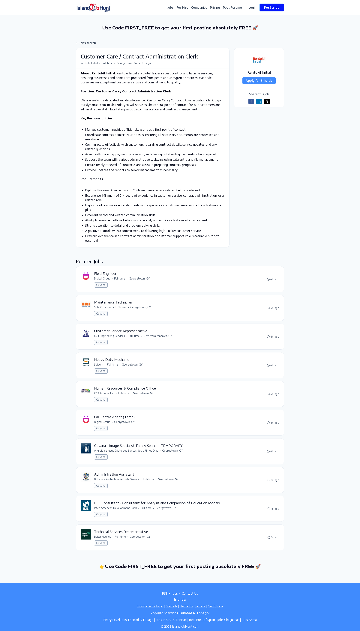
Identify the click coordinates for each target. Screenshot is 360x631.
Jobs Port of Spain (202, 620)
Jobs (170, 7)
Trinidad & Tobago (150, 606)
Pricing (215, 7)
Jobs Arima (249, 620)
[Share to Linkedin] (259, 101)
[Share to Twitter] (267, 101)
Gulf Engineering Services (109, 335)
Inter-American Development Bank (115, 508)
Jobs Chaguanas (228, 620)
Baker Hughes (102, 536)
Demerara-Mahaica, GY (158, 335)
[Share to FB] (251, 101)
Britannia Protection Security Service (116, 479)
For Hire (182, 7)
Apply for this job (259, 80)
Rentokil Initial (89, 63)
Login (252, 7)
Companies (199, 7)
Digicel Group (102, 278)
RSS (164, 593)
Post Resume (232, 7)
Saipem (98, 364)
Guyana (101, 284)
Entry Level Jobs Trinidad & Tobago (128, 620)
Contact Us (190, 593)
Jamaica (200, 606)
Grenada (171, 606)
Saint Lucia (215, 606)
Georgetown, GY (127, 63)
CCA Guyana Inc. (104, 393)
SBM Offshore (103, 307)
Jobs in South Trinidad (171, 620)
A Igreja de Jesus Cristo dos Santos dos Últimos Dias (126, 450)
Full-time (107, 63)
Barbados (186, 606)
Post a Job (271, 7)
